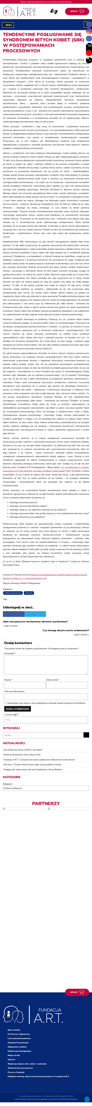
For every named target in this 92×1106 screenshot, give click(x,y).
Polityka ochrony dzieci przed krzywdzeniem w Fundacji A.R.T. (38, 1076)
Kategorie (7, 784)
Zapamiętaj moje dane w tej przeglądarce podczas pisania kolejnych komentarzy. (46, 703)
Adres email (52, 679)
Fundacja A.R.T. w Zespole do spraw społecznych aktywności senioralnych (39, 759)
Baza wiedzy (14, 1030)
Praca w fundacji (16, 1072)
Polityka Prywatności (18, 1042)
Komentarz (10, 653)
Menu (10, 25)
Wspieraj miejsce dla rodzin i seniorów (27, 1064)
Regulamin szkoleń (17, 1047)
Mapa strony (14, 1055)
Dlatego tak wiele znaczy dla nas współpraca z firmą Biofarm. (33, 769)
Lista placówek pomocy (19, 1038)
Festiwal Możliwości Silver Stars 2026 (22, 754)
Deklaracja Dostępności (19, 1051)
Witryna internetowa (14, 691)
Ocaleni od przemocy (13, 593)
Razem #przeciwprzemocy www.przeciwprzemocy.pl (46, 1)
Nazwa (8, 679)
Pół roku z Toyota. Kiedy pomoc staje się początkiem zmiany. (32, 764)
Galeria (11, 1059)
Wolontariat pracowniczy (20, 1068)
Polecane (29, 593)
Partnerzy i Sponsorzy (19, 1034)
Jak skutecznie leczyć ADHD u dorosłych (22, 749)
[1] (50, 348)
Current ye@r (11, 714)
